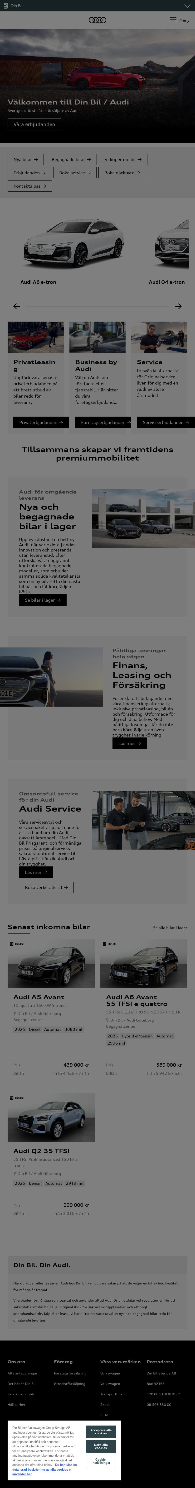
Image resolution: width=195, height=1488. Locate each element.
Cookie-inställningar (101, 1461)
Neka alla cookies (101, 1446)
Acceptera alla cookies (101, 1431)
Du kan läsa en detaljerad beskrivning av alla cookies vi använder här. (44, 1469)
